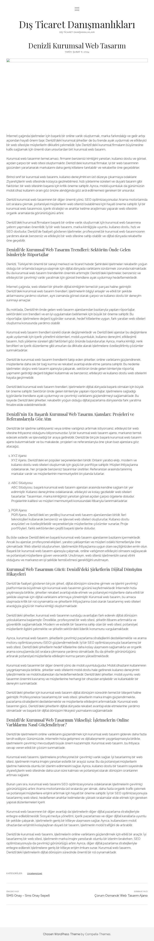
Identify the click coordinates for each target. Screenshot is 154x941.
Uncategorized (34, 873)
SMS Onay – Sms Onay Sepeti (28, 895)
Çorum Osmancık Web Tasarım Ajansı (121, 895)
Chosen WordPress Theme (61, 934)
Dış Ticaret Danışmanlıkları (77, 24)
